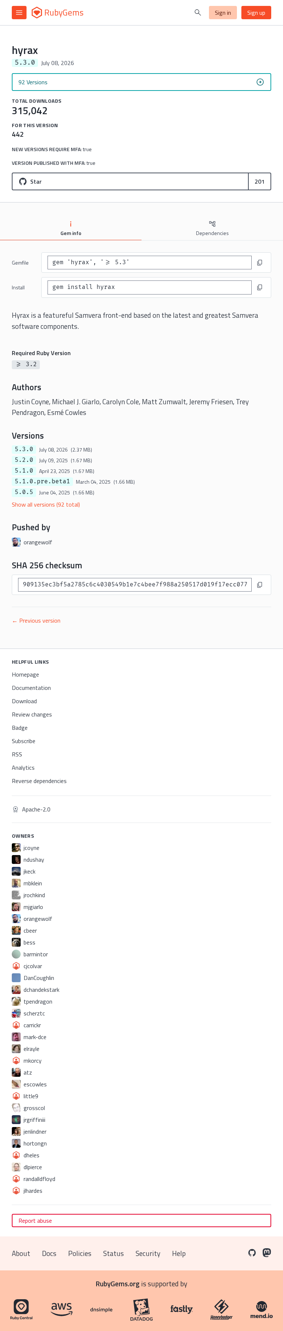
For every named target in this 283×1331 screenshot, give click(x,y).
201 (260, 181)
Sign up (256, 12)
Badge (20, 727)
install (18, 287)
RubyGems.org (118, 1283)
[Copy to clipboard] (260, 263)
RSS (17, 754)
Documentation (31, 687)
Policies (79, 1253)
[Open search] (198, 12)
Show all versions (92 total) (46, 504)
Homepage (25, 674)
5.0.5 (24, 492)
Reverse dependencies (39, 780)
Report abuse (35, 1220)
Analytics (23, 767)
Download (24, 701)
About (21, 1253)
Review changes (32, 714)
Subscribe (23, 740)
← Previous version (36, 620)
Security (148, 1253)
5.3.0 (24, 449)
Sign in (223, 12)
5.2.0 (24, 460)
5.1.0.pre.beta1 (42, 481)
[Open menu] (19, 12)
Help (179, 1253)
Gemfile (20, 262)
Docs (49, 1253)
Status (113, 1253)
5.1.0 (24, 470)
